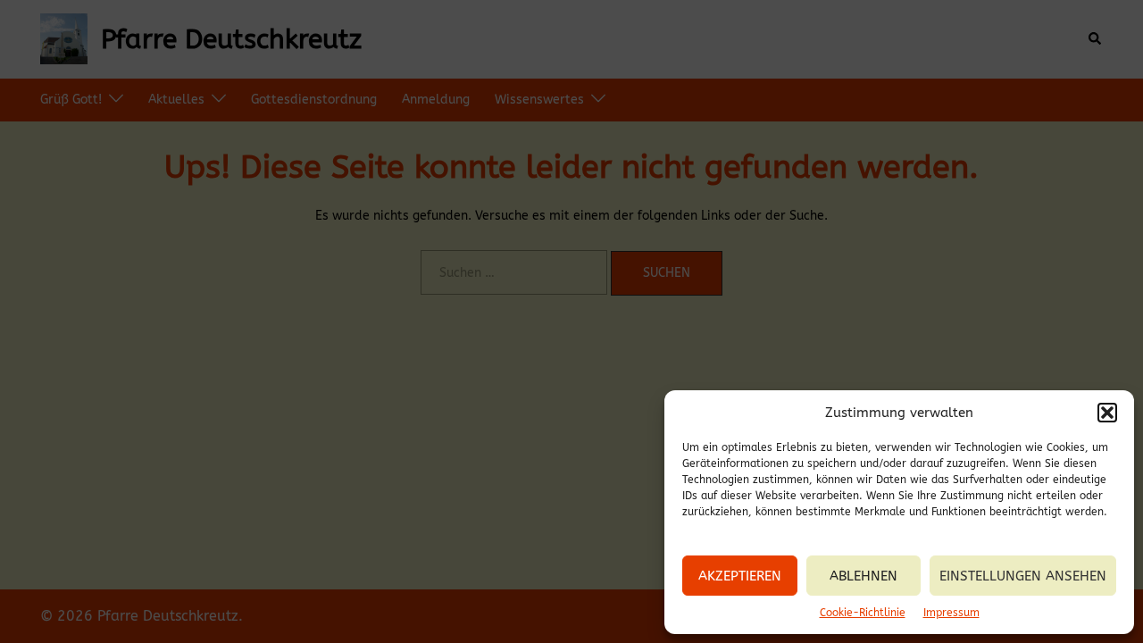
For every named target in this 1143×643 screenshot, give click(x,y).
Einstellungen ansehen (1022, 576)
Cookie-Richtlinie (862, 612)
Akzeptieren (739, 576)
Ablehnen (863, 576)
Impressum (951, 612)
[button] (1107, 413)
